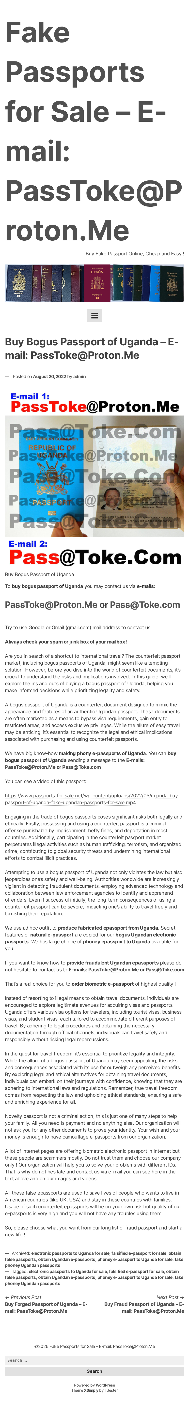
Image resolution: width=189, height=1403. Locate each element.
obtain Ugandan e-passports (66, 1259)
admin (79, 376)
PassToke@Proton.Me (51, 604)
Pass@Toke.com (145, 604)
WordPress (105, 1385)
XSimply (91, 1390)
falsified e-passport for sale (138, 1253)
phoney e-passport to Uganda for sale (135, 1259)
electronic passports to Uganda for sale (70, 1253)
